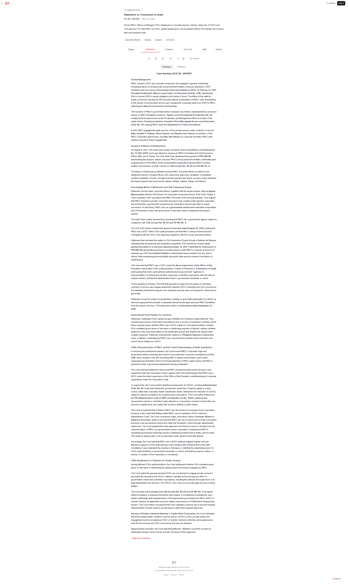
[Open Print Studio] (156, 58)
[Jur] (7, 3)
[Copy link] (149, 58)
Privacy (174, 575)
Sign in (341, 3)
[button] (133, 10)
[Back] (2, 3)
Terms (181, 575)
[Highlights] (183, 58)
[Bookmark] (178, 58)
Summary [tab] (166, 67)
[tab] (131, 49)
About (166, 575)
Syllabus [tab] (182, 67)
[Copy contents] (162, 58)
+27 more (170, 40)
